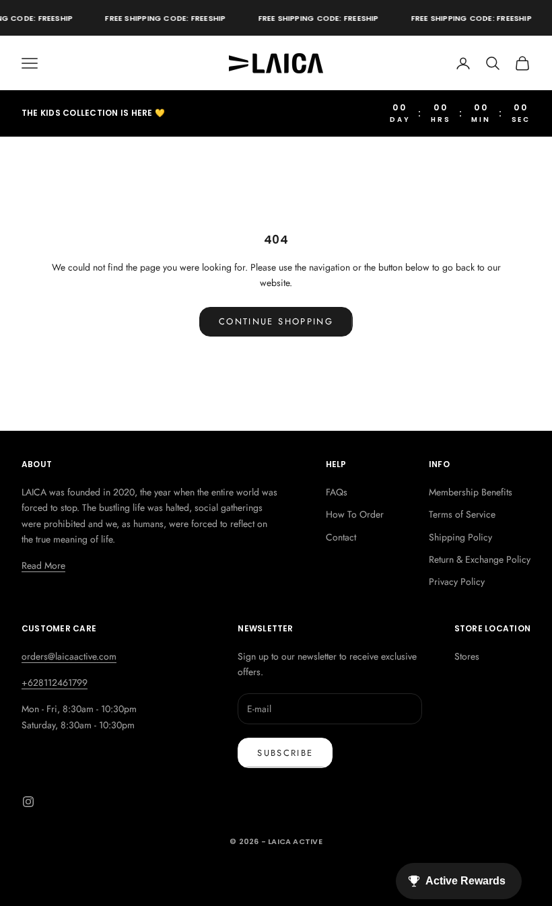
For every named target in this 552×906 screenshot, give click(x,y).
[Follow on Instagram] (28, 801)
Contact (341, 537)
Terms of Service (462, 514)
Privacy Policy (457, 581)
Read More (43, 565)
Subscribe (285, 752)
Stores (466, 656)
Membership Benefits (470, 492)
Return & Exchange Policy (479, 559)
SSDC (295, 871)
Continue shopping (276, 321)
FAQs (336, 492)
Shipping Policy (460, 537)
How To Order (355, 514)
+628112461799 (55, 682)
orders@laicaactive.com (69, 656)
